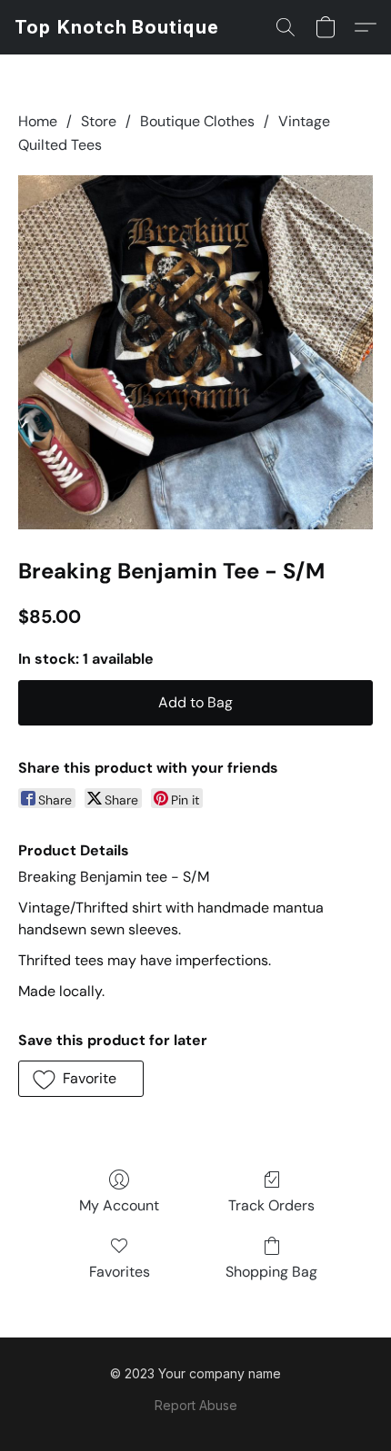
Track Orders (271, 1205)
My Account (119, 1205)
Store (98, 121)
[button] (117, 27)
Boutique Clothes (197, 121)
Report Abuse (196, 1405)
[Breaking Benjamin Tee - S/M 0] (195, 352)
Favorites (119, 1271)
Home (37, 121)
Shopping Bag (271, 1271)
